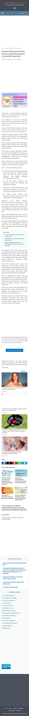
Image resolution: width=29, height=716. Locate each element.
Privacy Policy (11, 710)
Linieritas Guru (7, 618)
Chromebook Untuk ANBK (10, 598)
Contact (15, 708)
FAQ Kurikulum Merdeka (9, 615)
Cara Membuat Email (8, 595)
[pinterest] (14, 463)
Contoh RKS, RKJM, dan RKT (10, 587)
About (10, 708)
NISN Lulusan (6, 628)
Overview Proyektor (8, 605)
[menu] (3, 13)
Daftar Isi (18, 710)
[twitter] (9, 463)
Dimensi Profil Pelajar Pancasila (11, 613)
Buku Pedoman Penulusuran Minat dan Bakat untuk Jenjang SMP (8, 497)
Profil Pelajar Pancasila (9, 610)
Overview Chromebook (9, 600)
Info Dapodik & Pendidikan (10, 623)
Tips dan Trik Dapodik (9, 620)
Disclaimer (20, 708)
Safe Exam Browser (8, 608)
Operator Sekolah (7, 625)
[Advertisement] (14, 31)
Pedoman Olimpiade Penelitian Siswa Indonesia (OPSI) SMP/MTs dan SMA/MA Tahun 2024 (14, 244)
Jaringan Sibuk (7, 603)
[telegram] (24, 463)
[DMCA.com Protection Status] (6, 668)
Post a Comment (17, 59)
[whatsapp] (19, 463)
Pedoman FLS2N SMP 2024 (15, 350)
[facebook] (4, 463)
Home (6, 708)
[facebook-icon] (14, 8)
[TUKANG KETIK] (14, 3)
